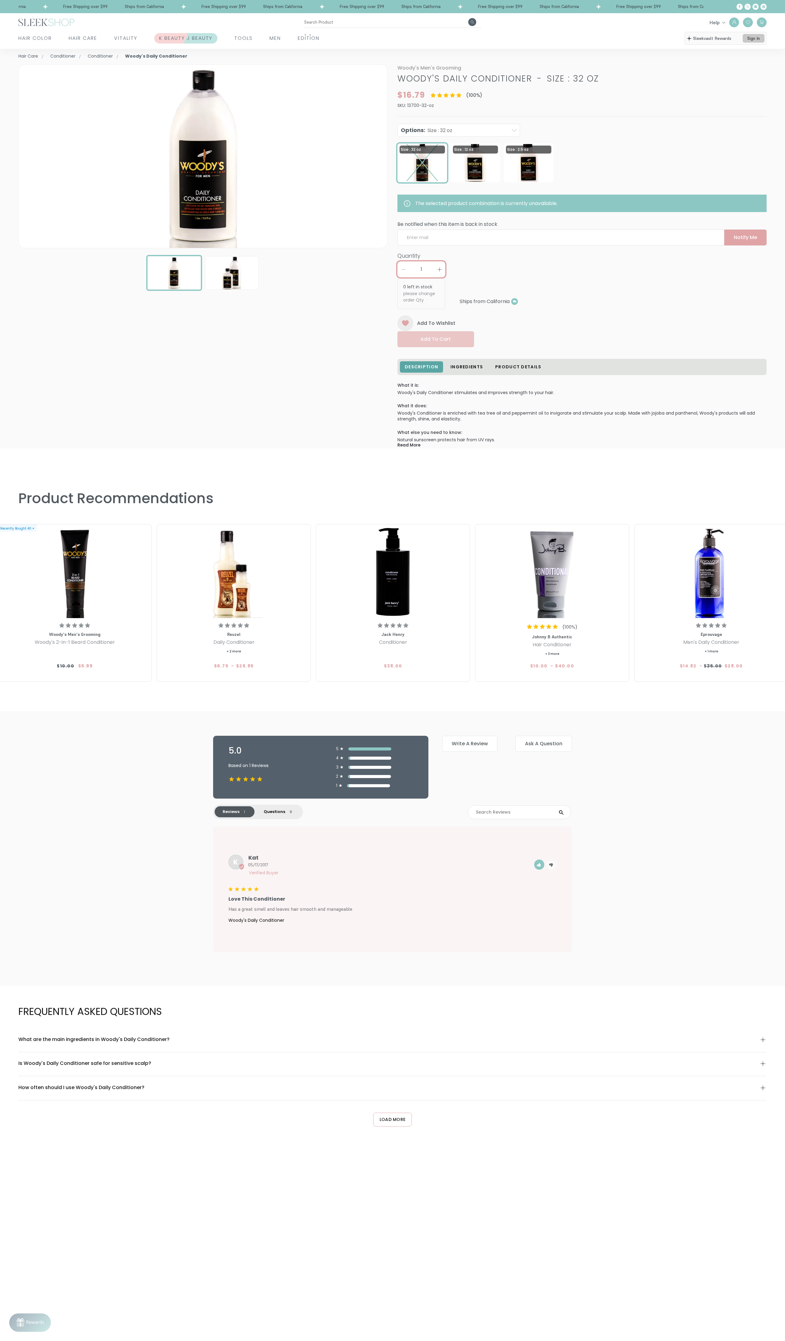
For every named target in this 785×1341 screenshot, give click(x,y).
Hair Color (35, 38)
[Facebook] (740, 7)
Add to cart (435, 339)
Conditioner (62, 56)
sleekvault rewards (712, 38)
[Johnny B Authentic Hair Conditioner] (552, 572)
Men (275, 38)
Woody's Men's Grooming (429, 67)
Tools (243, 38)
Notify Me (745, 237)
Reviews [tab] (231, 812)
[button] (539, 865)
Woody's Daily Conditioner (256, 920)
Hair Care (83, 38)
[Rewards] (30, 1322)
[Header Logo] (46, 21)
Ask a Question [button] (543, 743)
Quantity (408, 256)
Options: (426, 130)
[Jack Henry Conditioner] (393, 572)
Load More (393, 1119)
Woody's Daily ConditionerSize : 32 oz (498, 79)
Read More (408, 445)
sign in (753, 38)
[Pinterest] (763, 7)
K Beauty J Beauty (186, 38)
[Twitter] (748, 7)
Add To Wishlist (436, 323)
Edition (309, 38)
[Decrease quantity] (403, 269)
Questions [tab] (274, 812)
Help (715, 22)
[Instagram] (755, 7)
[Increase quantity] (439, 269)
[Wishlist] (748, 22)
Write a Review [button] (470, 743)
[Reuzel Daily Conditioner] (234, 572)
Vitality (125, 38)
